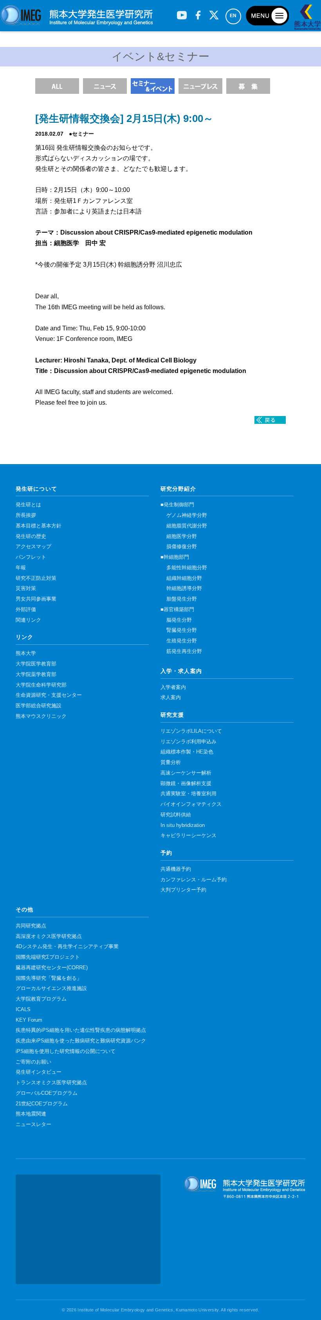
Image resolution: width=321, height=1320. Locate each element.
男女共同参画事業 (36, 599)
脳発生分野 (179, 620)
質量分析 (170, 762)
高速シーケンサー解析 (185, 773)
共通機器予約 (175, 869)
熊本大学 (26, 653)
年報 (21, 567)
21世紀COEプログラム (42, 1104)
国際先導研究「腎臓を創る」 (49, 978)
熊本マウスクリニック (41, 716)
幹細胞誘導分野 (184, 588)
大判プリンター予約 (183, 890)
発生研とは (28, 505)
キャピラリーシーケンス (188, 835)
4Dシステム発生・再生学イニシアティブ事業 (67, 946)
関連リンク (28, 620)
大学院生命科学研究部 (41, 685)
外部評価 (26, 609)
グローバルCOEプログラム (47, 1093)
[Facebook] (198, 12)
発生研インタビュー (38, 1072)
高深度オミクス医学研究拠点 (49, 936)
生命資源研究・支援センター (49, 695)
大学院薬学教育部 (36, 674)
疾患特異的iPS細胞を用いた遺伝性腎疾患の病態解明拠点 (81, 1030)
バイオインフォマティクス (191, 804)
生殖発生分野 (181, 641)
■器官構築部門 (177, 609)
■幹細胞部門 (174, 557)
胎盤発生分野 (181, 599)
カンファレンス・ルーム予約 (193, 879)
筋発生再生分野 (184, 651)
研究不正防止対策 (36, 578)
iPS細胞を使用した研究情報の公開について (65, 1051)
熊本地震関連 (31, 1114)
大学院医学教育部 (36, 664)
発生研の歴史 (31, 536)
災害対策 (26, 588)
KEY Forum (29, 1020)
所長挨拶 (26, 515)
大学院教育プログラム (41, 999)
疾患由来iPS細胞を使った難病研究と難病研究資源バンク (81, 1041)
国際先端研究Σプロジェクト (48, 957)
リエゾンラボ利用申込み (188, 741)
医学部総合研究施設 (38, 705)
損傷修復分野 (181, 546)
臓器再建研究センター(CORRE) (52, 967)
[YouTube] (182, 12)
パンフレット (31, 557)
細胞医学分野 (181, 536)
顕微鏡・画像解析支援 (185, 783)
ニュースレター (33, 1124)
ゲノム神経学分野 (186, 515)
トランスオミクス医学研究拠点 (51, 1082)
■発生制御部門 (177, 505)
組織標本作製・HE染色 (186, 752)
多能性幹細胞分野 (186, 567)
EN (233, 15)
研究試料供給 (175, 815)
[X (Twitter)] (214, 12)
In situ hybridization (182, 825)
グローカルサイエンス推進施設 (51, 988)
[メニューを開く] (267, 15)
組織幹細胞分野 (184, 578)
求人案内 (170, 697)
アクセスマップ (33, 546)
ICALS (23, 1009)
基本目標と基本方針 (38, 526)
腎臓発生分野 (181, 630)
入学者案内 (173, 687)
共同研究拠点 (31, 926)
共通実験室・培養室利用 (188, 793)
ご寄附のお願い (33, 1062)
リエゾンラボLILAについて (191, 731)
